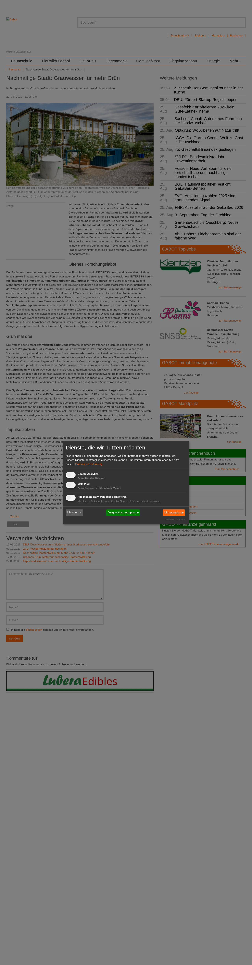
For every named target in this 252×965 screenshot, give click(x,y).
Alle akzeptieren (174, 512)
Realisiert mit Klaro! (175, 520)
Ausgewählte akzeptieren (123, 512)
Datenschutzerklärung (89, 464)
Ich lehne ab (74, 512)
